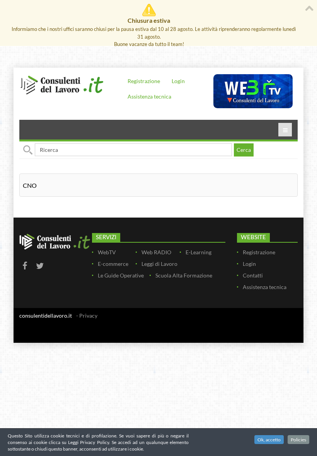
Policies (298, 439)
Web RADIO (156, 252)
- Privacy (86, 315)
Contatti (253, 275)
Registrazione (144, 81)
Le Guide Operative (121, 275)
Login (178, 81)
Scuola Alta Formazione (183, 275)
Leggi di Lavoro (159, 263)
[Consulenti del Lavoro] (61, 84)
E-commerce (113, 263)
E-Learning (198, 252)
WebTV (107, 252)
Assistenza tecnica (149, 96)
